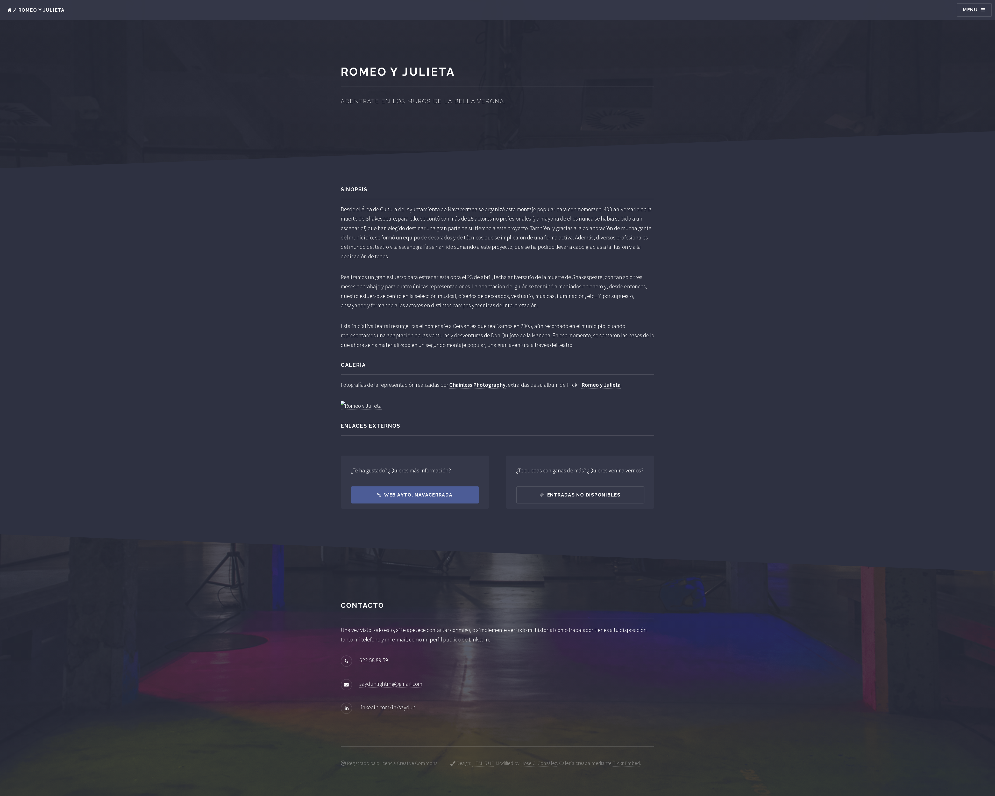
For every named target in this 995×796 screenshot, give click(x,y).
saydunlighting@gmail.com (390, 683)
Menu (970, 9)
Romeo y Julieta (601, 384)
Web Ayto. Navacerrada (418, 495)
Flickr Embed (626, 763)
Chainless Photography (477, 384)
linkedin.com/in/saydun (387, 707)
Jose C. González (539, 763)
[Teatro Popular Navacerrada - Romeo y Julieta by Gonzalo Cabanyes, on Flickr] (361, 406)
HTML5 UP (483, 763)
